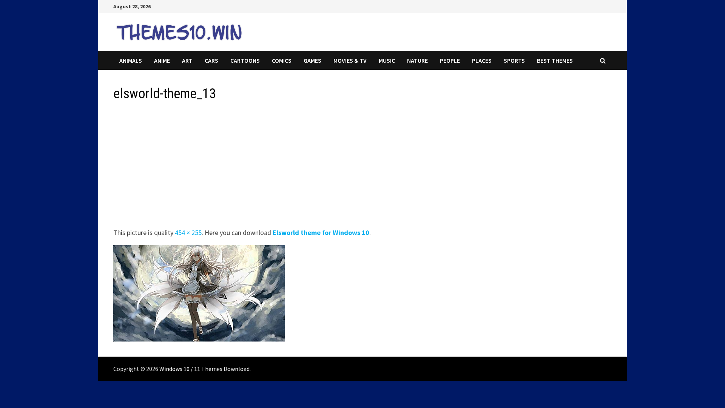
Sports (514, 60)
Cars (211, 60)
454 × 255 (188, 232)
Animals (130, 60)
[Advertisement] (339, 167)
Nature (417, 60)
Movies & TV (350, 60)
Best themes (555, 60)
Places (482, 60)
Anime (162, 60)
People (450, 60)
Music (387, 60)
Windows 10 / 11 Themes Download (204, 368)
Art (187, 60)
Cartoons (245, 60)
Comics (282, 60)
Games (312, 60)
